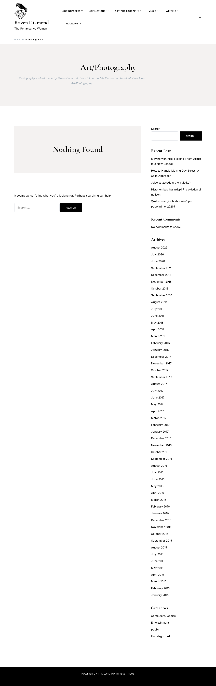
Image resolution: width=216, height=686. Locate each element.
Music (152, 11)
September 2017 (161, 377)
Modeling (72, 23)
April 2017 (157, 411)
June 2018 (158, 315)
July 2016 (157, 472)
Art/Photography (127, 11)
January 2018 (160, 349)
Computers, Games (163, 616)
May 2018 (157, 322)
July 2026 (157, 254)
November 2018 (161, 281)
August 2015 (159, 547)
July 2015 (157, 554)
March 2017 (158, 418)
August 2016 (159, 465)
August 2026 (159, 247)
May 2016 (157, 486)
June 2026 (158, 261)
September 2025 (161, 268)
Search (155, 128)
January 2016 (160, 513)
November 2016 (161, 445)
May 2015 (157, 568)
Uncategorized (160, 636)
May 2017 (157, 404)
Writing (171, 11)
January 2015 (160, 595)
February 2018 (160, 343)
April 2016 (157, 493)
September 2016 (161, 458)
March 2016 (158, 499)
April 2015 (157, 574)
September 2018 (161, 295)
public (155, 629)
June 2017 (158, 397)
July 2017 (157, 390)
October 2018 (159, 288)
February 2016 (160, 506)
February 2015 (160, 588)
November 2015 (161, 527)
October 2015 (159, 534)
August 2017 (159, 384)
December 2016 (161, 438)
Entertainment (160, 622)
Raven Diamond (31, 22)
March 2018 (158, 336)
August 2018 (159, 302)
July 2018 (157, 309)
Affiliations (97, 11)
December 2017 (161, 356)
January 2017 (160, 431)
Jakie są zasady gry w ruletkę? (171, 182)
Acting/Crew (71, 11)
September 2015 (161, 540)
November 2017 (161, 363)
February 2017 (160, 425)
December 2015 (161, 520)
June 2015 (157, 561)
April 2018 (157, 329)
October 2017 (159, 370)
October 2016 (159, 452)
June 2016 (158, 479)
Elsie (107, 673)
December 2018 (161, 275)
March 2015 (158, 581)
